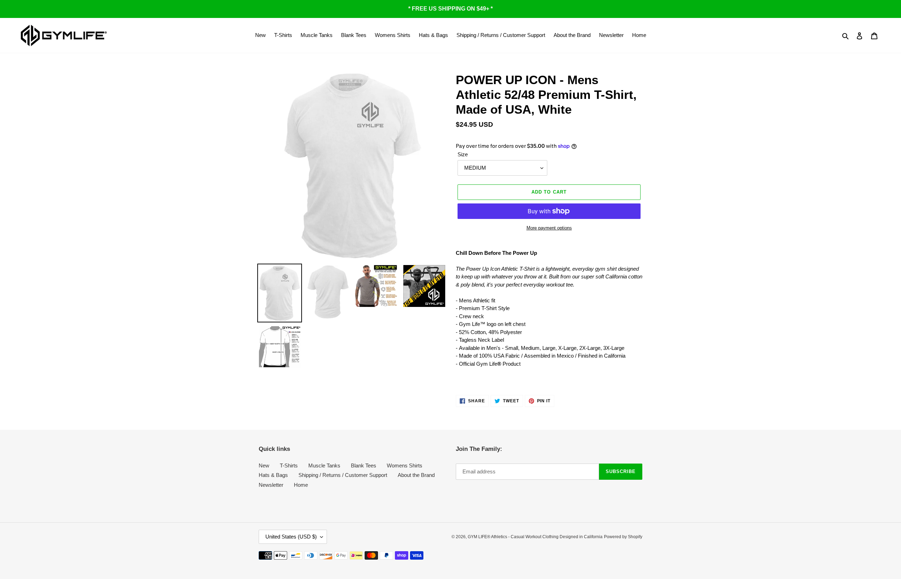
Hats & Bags (273, 475)
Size (463, 154)
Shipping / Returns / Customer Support (342, 475)
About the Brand (416, 475)
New (264, 465)
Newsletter (271, 485)
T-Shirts (289, 465)
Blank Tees (363, 465)
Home (301, 485)
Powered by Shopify (623, 536)
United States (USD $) (291, 537)
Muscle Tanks (324, 465)
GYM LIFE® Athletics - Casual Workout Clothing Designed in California (535, 536)
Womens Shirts (404, 465)
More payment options (549, 228)
